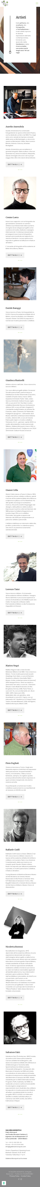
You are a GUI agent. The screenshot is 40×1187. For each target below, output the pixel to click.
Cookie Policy (26, 1176)
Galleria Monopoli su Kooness (16, 1158)
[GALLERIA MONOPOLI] (5, 3)
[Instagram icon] (21, 1179)
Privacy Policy (14, 1176)
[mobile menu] (37, 3)
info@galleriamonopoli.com (16, 1147)
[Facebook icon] (19, 1179)
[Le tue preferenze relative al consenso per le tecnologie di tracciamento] (4, 1183)
